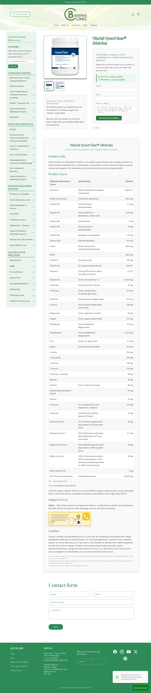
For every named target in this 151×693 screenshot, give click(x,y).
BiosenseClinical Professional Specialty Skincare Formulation (19, 138)
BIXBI (12, 266)
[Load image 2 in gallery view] (60, 86)
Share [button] (97, 128)
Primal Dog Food (17, 295)
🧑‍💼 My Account (14, 40)
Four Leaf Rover (16, 272)
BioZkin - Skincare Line (19, 103)
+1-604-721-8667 (118, 80)
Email (98, 94)
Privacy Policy (16, 670)
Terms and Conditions (19, 666)
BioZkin (13, 129)
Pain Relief (14, 117)
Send (56, 627)
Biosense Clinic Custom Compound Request (20, 79)
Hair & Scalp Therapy (18, 155)
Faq (12, 658)
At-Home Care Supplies (19, 194)
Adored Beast (15, 260)
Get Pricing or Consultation (109, 118)
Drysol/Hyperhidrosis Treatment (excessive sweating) (19, 95)
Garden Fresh (15, 278)
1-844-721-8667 (116, 77)
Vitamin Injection (17, 86)
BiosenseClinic (70, 687)
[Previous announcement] (11, 2)
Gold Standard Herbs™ (19, 284)
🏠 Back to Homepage (17, 37)
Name (98, 86)
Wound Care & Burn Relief (21, 240)
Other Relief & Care (18, 245)
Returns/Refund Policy (20, 662)
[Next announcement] (139, 2)
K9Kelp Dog (15, 289)
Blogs (13, 654)
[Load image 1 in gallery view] (49, 86)
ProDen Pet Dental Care (20, 301)
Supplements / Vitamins (20, 225)
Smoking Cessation (18, 220)
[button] (20, 14)
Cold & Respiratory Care (20, 200)
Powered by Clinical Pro (83, 687)
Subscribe (13, 66)
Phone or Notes (102, 103)
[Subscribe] (92, 661)
